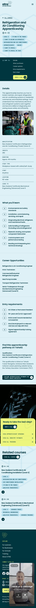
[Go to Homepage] (7, 3)
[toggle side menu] (32, 4)
